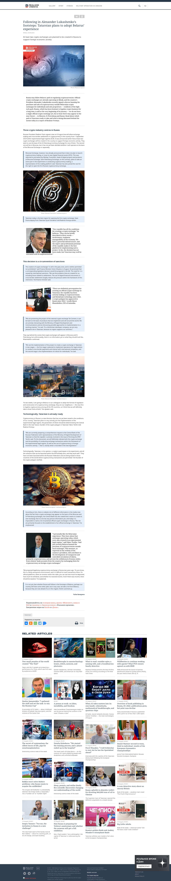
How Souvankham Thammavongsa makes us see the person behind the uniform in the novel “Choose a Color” (68, 708)
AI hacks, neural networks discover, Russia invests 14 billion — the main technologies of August (100, 710)
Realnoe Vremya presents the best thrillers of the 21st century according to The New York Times (100, 667)
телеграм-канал (49, 603)
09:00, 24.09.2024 (28, 33)
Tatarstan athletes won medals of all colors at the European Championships (100, 834)
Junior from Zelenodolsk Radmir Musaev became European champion (131, 750)
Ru (145, 6)
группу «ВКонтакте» (64, 603)
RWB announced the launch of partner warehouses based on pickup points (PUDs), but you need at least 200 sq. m (131, 667)
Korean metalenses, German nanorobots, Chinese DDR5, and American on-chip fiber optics (68, 667)
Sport (61, 6)
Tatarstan (28, 615)
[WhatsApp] (35, 623)
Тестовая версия (92, 875)
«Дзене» (55, 607)
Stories (70, 6)
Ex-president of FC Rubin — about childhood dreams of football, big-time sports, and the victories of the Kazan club (37, 707)
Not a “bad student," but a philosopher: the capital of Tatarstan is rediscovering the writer (68, 831)
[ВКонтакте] (76, 16)
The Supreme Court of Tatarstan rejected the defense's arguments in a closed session (100, 795)
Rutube (47, 607)
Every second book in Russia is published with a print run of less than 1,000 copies (132, 708)
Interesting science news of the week (35, 747)
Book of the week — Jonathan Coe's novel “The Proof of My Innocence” (130, 790)
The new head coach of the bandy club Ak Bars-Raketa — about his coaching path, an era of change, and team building (36, 830)
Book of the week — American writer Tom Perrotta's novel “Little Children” (130, 827)
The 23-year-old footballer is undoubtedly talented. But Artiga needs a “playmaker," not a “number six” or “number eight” (36, 787)
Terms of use (139, 872)
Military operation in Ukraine (89, 6)
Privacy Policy (139, 876)
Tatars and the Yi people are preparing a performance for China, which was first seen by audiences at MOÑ (37, 666)
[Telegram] (39, 623)
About (137, 874)
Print (81, 623)
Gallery (52, 6)
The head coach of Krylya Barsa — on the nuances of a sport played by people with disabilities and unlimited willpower (68, 749)
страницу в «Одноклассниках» (44, 605)
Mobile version (92, 872)
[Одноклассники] (82, 16)
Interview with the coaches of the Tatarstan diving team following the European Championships (100, 754)
